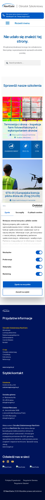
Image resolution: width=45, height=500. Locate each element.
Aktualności (6, 330)
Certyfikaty (6, 355)
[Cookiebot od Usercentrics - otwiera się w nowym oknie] (32, 206)
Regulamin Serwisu (30, 480)
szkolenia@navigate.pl (11, 387)
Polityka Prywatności (13, 480)
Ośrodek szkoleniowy (10, 352)
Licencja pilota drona (9, 333)
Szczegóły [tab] (20, 212)
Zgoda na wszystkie (22, 284)
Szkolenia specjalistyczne (11, 335)
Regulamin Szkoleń (21, 483)
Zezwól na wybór (22, 292)
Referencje (6, 359)
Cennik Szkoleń (8, 340)
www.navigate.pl (8, 447)
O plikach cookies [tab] (35, 212)
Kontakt (5, 342)
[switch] (39, 259)
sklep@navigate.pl (9, 402)
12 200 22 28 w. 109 (9, 385)
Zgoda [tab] (7, 212)
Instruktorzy (7, 357)
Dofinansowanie (8, 338)
